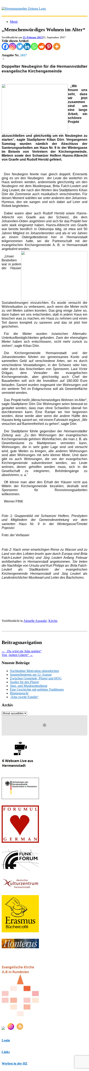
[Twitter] (19, 46)
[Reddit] (41, 46)
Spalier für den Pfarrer (24, 682)
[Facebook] (5, 46)
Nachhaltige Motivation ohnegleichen (34, 671)
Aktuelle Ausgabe (35, 621)
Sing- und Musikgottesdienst (28, 686)
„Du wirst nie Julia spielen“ (22, 651)
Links (6, 1052)
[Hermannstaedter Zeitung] (24, 8)
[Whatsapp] (34, 46)
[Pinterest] (48, 46)
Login (6, 1040)
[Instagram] (12, 46)
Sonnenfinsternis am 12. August (31, 674)
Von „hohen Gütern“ (17, 655)
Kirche (52, 621)
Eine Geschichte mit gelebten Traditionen (37, 689)
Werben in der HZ (15, 1063)
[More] (56, 46)
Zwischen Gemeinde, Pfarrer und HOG (36, 678)
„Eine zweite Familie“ (24, 697)
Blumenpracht (19, 693)
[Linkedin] (27, 46)
